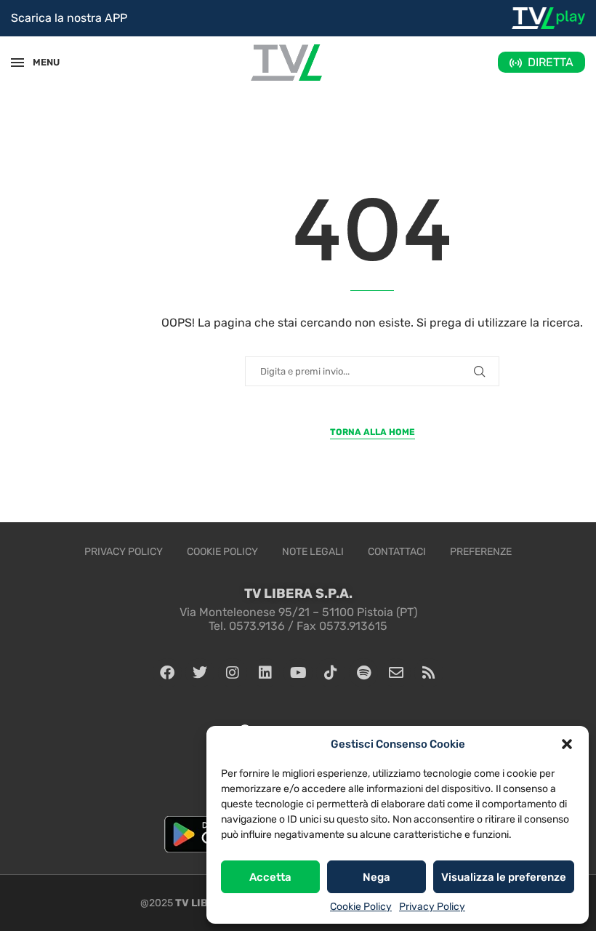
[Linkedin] (265, 672)
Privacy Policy (432, 906)
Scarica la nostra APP (69, 18)
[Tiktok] (330, 672)
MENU (39, 62)
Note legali (313, 552)
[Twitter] (199, 672)
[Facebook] (167, 672)
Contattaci (397, 552)
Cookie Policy (361, 906)
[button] (567, 744)
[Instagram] (232, 672)
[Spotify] (363, 672)
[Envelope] (396, 672)
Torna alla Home (372, 432)
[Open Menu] (17, 62)
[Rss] (428, 672)
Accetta (270, 877)
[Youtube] (298, 672)
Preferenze (481, 552)
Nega (376, 877)
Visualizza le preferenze (503, 877)
